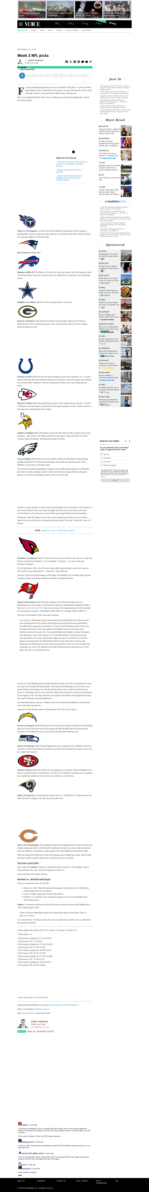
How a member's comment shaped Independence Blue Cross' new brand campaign (113, 224)
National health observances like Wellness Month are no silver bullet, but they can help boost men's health (115, 219)
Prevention (104, 151)
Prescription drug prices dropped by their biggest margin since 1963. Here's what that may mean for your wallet (115, 234)
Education (104, 126)
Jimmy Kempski (36, 60)
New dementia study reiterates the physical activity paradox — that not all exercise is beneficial (114, 101)
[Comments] (82, 62)
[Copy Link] (90, 62)
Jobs (102, 175)
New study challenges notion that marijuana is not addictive (112, 230)
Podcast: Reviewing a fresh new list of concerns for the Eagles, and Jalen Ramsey (71, 163)
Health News (105, 372)
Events (99, 23)
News (57, 23)
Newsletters (86, 30)
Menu (21, 24)
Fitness (103, 251)
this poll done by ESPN (33, 608)
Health (71, 23)
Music (102, 163)
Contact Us (61, 1181)
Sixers (50, 30)
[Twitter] (70, 62)
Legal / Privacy (82, 1181)
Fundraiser (104, 312)
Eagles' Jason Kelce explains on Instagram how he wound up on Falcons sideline (69, 177)
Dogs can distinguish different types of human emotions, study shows (114, 208)
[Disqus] (54, 1092)
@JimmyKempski (56, 1005)
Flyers (42, 30)
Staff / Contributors (101, 1182)
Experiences (105, 138)
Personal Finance (107, 324)
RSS (117, 1181)
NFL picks (50, 1031)
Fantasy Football (72, 30)
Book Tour (104, 263)
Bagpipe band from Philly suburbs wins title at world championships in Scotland (114, 97)
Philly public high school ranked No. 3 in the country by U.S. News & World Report (114, 92)
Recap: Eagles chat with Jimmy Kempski (69, 170)
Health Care (104, 397)
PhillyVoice (32, 24)
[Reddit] (78, 62)
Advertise (41, 1181)
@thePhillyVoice (71, 1005)
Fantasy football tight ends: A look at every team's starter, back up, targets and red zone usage (115, 111)
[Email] (86, 62)
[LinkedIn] (74, 62)
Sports (112, 23)
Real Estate (104, 275)
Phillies (59, 30)
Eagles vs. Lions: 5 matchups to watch (58, 530)
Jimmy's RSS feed (27, 1013)
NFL (28, 67)
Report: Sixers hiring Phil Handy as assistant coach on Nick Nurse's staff (113, 106)
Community (104, 360)
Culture (84, 23)
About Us (21, 1181)
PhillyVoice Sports (42, 1009)
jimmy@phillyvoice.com (40, 1027)
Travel (102, 288)
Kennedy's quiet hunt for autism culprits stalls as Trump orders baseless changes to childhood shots (115, 87)
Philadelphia (41, 1031)
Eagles (34, 30)
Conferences (105, 348)
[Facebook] (66, 62)
